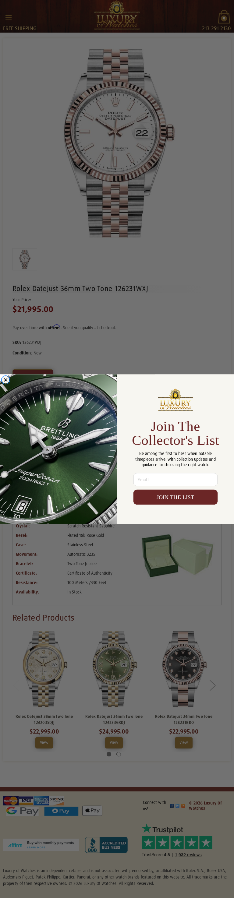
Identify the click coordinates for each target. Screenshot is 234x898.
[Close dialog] (5, 380)
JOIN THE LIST (175, 497)
